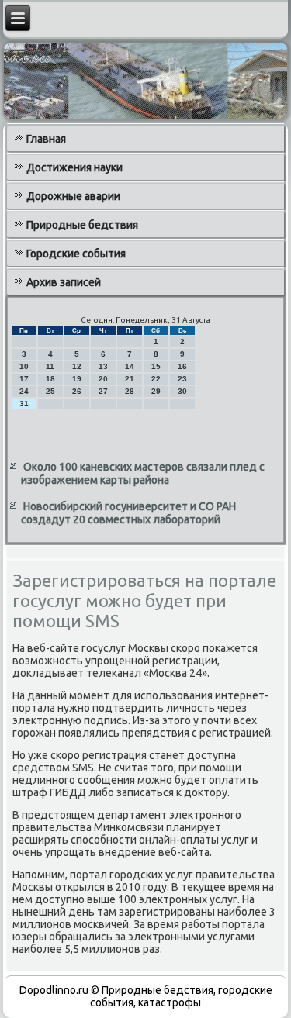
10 (24, 366)
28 (129, 391)
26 (76, 391)
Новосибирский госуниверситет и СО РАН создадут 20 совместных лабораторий (128, 513)
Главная (46, 139)
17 (24, 378)
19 (76, 378)
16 (182, 366)
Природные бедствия (82, 225)
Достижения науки (74, 167)
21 (129, 378)
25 (50, 391)
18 (50, 378)
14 (129, 366)
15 (156, 366)
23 (182, 378)
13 (103, 366)
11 (50, 366)
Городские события (76, 253)
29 (156, 391)
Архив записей (63, 282)
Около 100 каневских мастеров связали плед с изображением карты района (143, 474)
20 (103, 378)
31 (24, 403)
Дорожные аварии (73, 196)
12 (76, 366)
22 (156, 378)
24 (24, 391)
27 (103, 391)
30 (182, 391)
